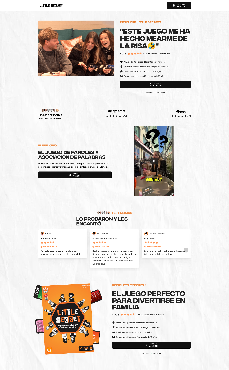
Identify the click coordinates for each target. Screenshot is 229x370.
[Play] (154, 161)
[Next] (186, 250)
